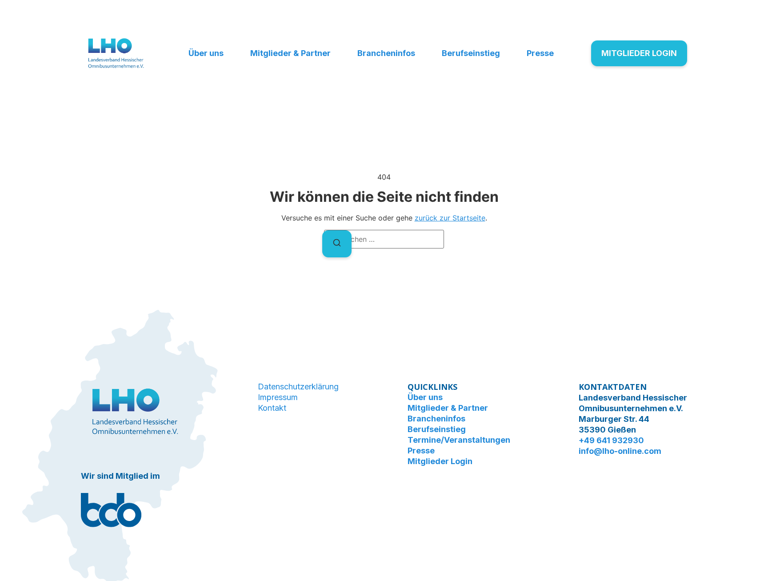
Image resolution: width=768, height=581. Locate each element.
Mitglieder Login (440, 461)
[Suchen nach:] (384, 239)
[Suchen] (337, 243)
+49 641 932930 (611, 440)
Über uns (206, 53)
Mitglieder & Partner (290, 53)
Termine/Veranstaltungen (459, 440)
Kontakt (272, 408)
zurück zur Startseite (450, 217)
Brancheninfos (386, 53)
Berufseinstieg (471, 53)
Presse (540, 53)
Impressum (278, 397)
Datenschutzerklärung (298, 386)
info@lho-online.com (620, 451)
